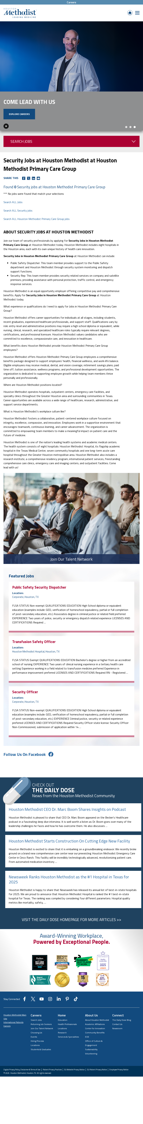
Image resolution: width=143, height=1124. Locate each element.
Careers (71, 2)
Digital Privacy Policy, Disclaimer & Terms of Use (21, 1081)
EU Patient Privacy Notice (97, 1081)
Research (62, 1043)
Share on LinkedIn (33, 189)
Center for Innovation (95, 1039)
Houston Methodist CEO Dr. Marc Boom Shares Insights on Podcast (67, 820)
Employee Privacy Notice (118, 1081)
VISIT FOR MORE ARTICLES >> (71, 931)
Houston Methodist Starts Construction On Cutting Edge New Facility (69, 852)
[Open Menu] (137, 12)
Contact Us (117, 1035)
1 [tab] (126, 138)
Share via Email (38, 189)
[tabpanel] (71, 81)
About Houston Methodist (97, 1031)
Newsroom (117, 1039)
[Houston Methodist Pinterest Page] (67, 1011)
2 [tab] (130, 138)
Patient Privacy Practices (52, 1081)
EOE (87, 1047)
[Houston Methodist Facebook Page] (24, 1011)
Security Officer (25, 703)
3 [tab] (135, 138)
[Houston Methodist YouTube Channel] (41, 1011)
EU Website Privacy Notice (74, 1081)
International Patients (13, 1033)
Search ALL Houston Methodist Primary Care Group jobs (36, 230)
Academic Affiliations (95, 1035)
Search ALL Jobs (12, 213)
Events (34, 1047)
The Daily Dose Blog (121, 1031)
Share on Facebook (23, 189)
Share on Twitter (28, 189)
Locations (35, 1056)
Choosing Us (36, 1043)
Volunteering (91, 1064)
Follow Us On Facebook (24, 765)
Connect (118, 1026)
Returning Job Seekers (41, 1035)
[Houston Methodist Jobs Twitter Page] (33, 1011)
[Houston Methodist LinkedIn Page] (59, 1011)
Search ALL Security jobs (17, 221)
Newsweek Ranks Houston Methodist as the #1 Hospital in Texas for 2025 (69, 890)
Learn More (16, 125)
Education (62, 1031)
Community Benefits (94, 1043)
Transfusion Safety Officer (34, 652)
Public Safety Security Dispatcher (39, 598)
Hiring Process (37, 1052)
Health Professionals (67, 1035)
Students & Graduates (41, 1060)
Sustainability (91, 1060)
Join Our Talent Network (42, 1039)
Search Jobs (21, 152)
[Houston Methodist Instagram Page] (50, 1011)
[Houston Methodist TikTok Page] (76, 1011)
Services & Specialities (68, 1047)
